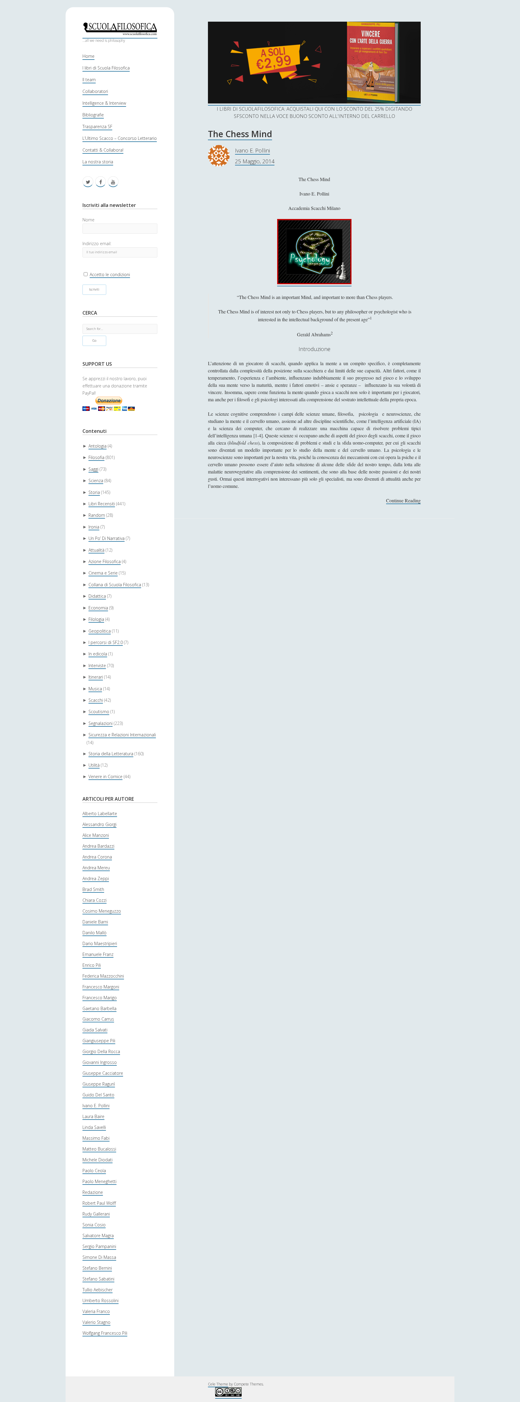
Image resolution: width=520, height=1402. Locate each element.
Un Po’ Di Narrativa (106, 538)
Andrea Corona (97, 857)
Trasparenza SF (97, 126)
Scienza (95, 480)
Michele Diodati (97, 1160)
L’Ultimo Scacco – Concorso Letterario (119, 138)
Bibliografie (93, 115)
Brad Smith (93, 889)
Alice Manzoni (95, 835)
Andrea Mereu (96, 867)
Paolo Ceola (94, 1170)
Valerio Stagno (96, 1322)
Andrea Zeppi (95, 878)
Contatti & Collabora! (102, 150)
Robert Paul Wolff (99, 1203)
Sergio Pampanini (99, 1246)
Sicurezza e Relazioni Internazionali (122, 735)
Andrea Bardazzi (98, 846)
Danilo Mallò (94, 932)
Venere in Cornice (105, 776)
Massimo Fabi (96, 1138)
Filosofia (96, 457)
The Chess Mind (240, 134)
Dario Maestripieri (99, 943)
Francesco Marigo (99, 997)
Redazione (92, 1192)
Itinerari (95, 677)
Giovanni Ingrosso (99, 1062)
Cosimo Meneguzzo (101, 911)
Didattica (97, 596)
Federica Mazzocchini (103, 976)
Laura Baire (93, 1116)
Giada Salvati (94, 1030)
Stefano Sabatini (98, 1279)
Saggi (93, 469)
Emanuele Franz (97, 954)
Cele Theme (218, 1384)
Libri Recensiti (101, 504)
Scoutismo (98, 711)
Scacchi (95, 700)
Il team (89, 79)
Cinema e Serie (103, 573)
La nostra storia (97, 162)
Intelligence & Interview (104, 103)
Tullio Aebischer (97, 1290)
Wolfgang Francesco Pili (104, 1333)
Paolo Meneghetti (99, 1181)
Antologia (97, 446)
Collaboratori (95, 91)
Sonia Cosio (94, 1225)
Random (96, 515)
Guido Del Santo (98, 1095)
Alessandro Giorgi (99, 824)
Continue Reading (403, 500)
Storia (94, 492)
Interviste (97, 665)
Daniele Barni (95, 922)
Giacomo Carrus (98, 1019)
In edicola (97, 654)
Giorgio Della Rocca (101, 1051)
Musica (95, 689)
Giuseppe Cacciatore (102, 1073)
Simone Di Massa (99, 1257)
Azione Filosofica (104, 561)
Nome (88, 220)
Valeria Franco (96, 1311)
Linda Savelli (94, 1127)
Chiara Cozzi (94, 900)
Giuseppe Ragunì (98, 1084)
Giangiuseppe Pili (98, 1040)
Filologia (96, 619)
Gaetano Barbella (99, 1008)
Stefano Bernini (97, 1268)
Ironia (93, 527)
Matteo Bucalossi (99, 1149)
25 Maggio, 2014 (254, 161)
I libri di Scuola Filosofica (106, 68)
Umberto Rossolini (100, 1300)
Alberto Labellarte (99, 813)
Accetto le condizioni (110, 274)
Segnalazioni (100, 723)
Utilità (94, 765)
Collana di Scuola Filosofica (114, 584)
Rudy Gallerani (96, 1214)
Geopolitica (99, 631)
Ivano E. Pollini (96, 1105)
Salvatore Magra (98, 1235)
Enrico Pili (91, 965)
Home (88, 56)
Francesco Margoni (100, 987)
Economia (98, 608)
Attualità (96, 550)
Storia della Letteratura (110, 753)
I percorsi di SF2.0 (105, 642)
